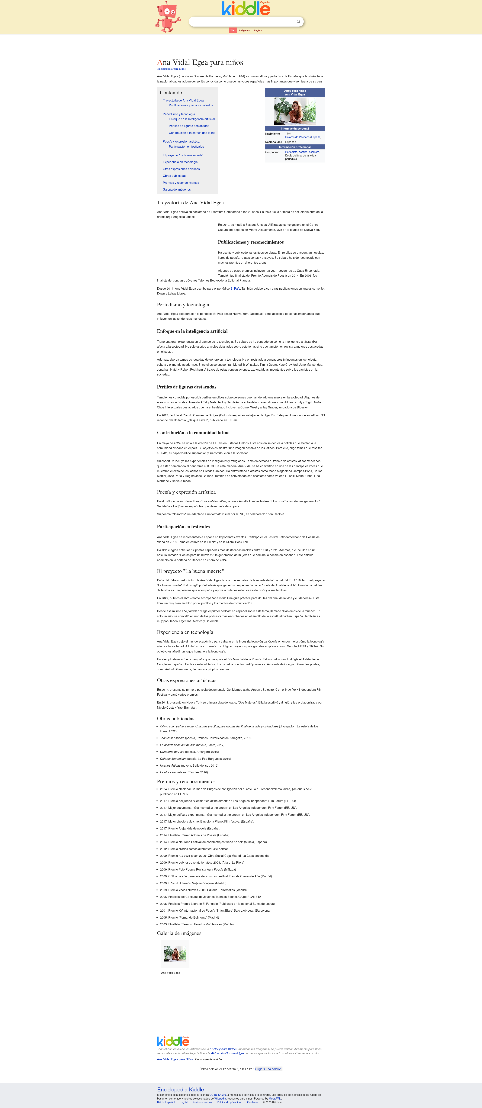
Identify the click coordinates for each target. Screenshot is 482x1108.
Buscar (298, 21)
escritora (314, 152)
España (315, 137)
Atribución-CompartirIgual (228, 1053)
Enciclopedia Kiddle (223, 1049)
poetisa (303, 152)
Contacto (252, 1102)
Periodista (291, 152)
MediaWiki (275, 1098)
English (258, 30)
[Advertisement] (241, 45)
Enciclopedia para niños (171, 68)
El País (235, 288)
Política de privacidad (229, 1102)
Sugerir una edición (268, 1069)
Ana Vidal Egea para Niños (175, 1059)
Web (232, 30)
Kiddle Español (166, 1102)
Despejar (291, 21)
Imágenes (244, 30)
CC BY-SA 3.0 (218, 1095)
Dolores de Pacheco (297, 137)
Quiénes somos (202, 1102)
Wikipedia (220, 1098)
